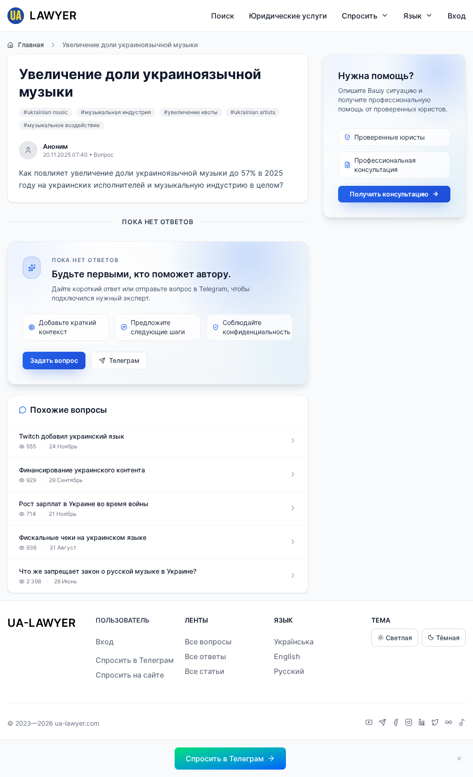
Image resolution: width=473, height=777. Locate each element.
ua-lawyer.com (77, 723)
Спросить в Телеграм (135, 660)
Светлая (399, 638)
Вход (457, 15)
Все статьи (204, 671)
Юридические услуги (288, 15)
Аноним (55, 146)
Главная (31, 45)
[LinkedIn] (423, 723)
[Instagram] (410, 723)
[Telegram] (383, 723)
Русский (289, 671)
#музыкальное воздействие (62, 125)
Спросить (359, 15)
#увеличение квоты (191, 112)
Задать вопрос (54, 360)
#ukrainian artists (252, 112)
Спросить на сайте (130, 674)
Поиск (222, 15)
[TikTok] (462, 723)
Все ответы (205, 656)
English (287, 656)
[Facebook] (396, 723)
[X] (436, 723)
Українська (294, 641)
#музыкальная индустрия (116, 112)
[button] (230, 758)
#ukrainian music (46, 112)
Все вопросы (208, 641)
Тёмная (448, 638)
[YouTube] (370, 723)
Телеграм (124, 360)
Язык (412, 15)
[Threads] (450, 723)
